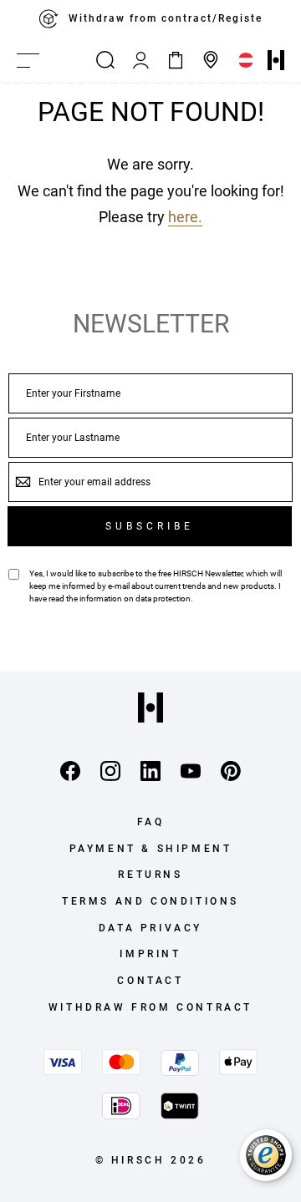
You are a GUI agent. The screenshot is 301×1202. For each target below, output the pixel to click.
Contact (150, 980)
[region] (150, 19)
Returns (150, 874)
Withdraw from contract (150, 1007)
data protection (163, 598)
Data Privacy (150, 928)
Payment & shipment (150, 849)
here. (185, 217)
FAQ (151, 822)
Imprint (150, 954)
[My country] (245, 60)
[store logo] (276, 60)
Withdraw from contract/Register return (178, 18)
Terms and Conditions (150, 901)
